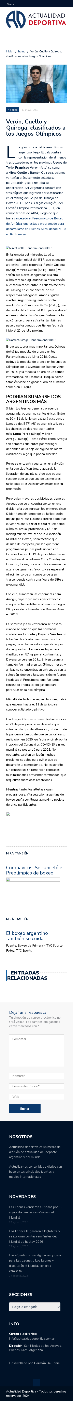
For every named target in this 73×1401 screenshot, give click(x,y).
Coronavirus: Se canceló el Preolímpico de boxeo (35, 870)
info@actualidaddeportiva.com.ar (32, 1339)
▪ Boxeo (13, 110)
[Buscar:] (19, 4)
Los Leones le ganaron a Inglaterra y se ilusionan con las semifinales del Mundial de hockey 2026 (34, 1236)
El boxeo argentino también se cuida (27, 936)
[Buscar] (64, 4)
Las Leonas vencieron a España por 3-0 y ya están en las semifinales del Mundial (36, 1212)
